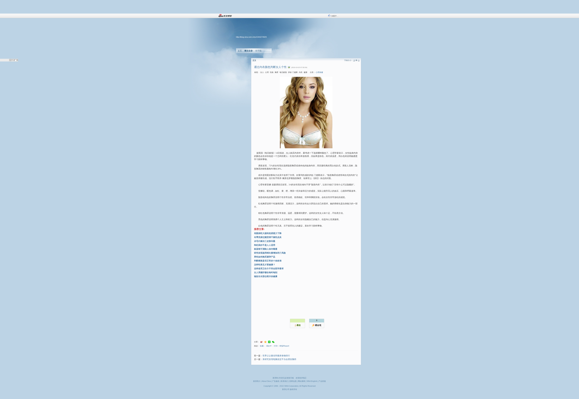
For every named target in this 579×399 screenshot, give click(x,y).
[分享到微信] (273, 342)
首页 (240, 51)
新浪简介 (256, 381)
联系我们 (284, 381)
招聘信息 (293, 381)
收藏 (262, 346)
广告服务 (275, 381)
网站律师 (301, 381)
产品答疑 (322, 381)
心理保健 (319, 72)
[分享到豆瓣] (269, 342)
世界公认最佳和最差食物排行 (276, 356)
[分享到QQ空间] (265, 342)
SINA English (312, 381)
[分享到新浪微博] (261, 342)
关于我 (258, 51)
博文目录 (248, 51)
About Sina (266, 381)
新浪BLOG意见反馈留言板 (283, 378)
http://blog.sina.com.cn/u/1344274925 (251, 37)
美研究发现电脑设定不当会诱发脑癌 (279, 359)
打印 (276, 346)
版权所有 (293, 389)
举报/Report (284, 346)
